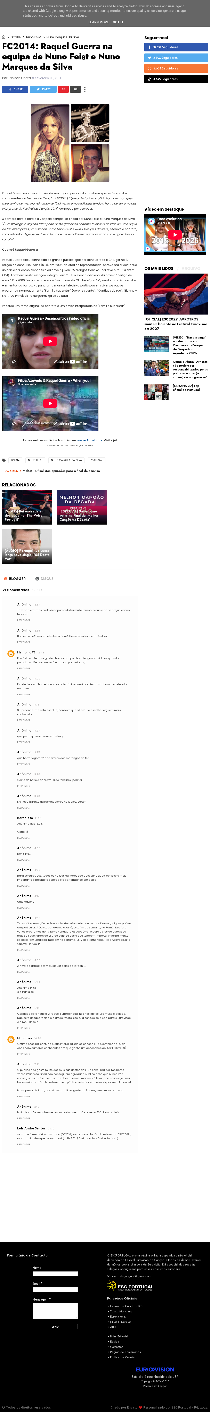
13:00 (37, 678)
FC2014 (16, 37)
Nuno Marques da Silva (63, 37)
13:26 (37, 774)
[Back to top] (200, 1402)
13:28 (37, 796)
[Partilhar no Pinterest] (63, 89)
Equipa (114, 1341)
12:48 (41, 652)
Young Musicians (121, 1311)
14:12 (36, 896)
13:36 (38, 818)
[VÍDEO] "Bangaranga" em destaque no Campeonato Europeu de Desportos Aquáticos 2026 (189, 345)
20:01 (37, 1107)
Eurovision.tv (118, 1316)
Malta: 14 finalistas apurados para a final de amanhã (61, 471)
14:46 (37, 918)
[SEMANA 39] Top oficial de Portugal (186, 388)
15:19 (37, 1008)
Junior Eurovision (120, 1322)
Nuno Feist (33, 37)
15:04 (37, 982)
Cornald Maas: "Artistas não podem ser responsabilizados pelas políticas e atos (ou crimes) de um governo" (190, 369)
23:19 (51, 1128)
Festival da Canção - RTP (127, 1306)
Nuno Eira (24, 1038)
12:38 (37, 630)
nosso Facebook (89, 440)
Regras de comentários (125, 1352)
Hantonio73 (26, 652)
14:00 (37, 848)
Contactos (116, 1347)
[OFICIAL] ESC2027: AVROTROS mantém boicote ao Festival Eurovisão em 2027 (175, 324)
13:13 (36, 704)
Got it (118, 22)
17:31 (36, 1064)
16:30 (37, 1038)
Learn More (98, 22)
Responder (23, 620)
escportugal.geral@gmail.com (131, 1276)
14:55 (37, 960)
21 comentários (16, 590)
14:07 (37, 870)
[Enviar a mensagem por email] (75, 89)
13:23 (37, 730)
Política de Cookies (123, 1357)
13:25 (37, 752)
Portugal (96, 460)
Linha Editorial (119, 1336)
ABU (113, 1327)
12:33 (37, 604)
